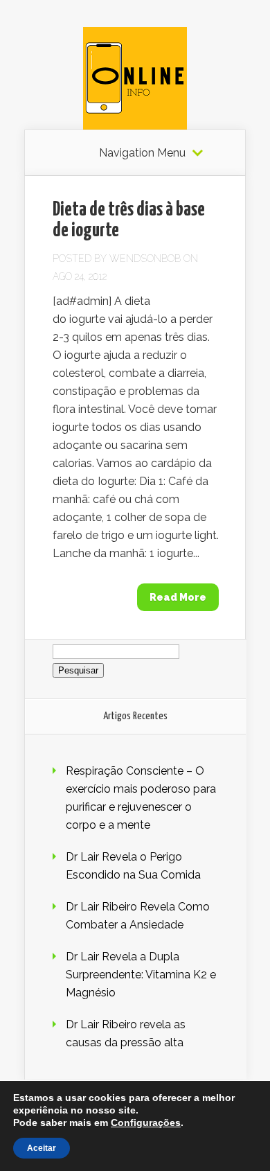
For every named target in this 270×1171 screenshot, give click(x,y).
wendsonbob (145, 258)
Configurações (146, 1122)
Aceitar (41, 1148)
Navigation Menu (142, 153)
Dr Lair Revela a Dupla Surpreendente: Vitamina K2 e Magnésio (141, 974)
